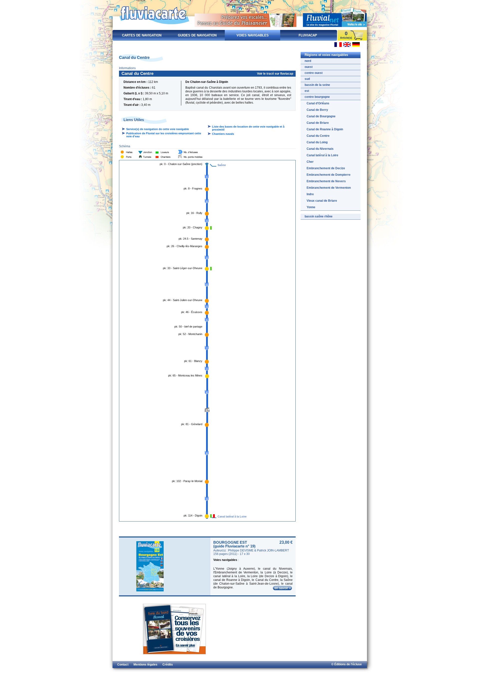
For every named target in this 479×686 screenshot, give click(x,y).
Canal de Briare (318, 123)
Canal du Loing (317, 142)
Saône (222, 165)
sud (307, 79)
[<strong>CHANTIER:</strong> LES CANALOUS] (214, 516)
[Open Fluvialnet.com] (335, 16)
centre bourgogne (317, 97)
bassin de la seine (317, 85)
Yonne (311, 207)
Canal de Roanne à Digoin (325, 129)
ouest (309, 67)
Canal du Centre (318, 136)
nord (308, 61)
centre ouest (314, 73)
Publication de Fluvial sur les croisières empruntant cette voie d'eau (163, 135)
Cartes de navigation (141, 35)
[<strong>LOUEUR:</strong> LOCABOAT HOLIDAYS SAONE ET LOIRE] (211, 268)
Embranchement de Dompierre (329, 174)
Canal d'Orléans (318, 103)
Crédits (167, 664)
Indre (310, 194)
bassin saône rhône (319, 216)
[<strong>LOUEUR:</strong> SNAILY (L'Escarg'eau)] (211, 228)
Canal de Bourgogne (321, 116)
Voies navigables (253, 35)
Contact (122, 664)
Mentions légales (145, 664)
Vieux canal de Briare (322, 200)
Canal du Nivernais (320, 149)
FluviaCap (308, 35)
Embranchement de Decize (326, 168)
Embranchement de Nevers (326, 181)
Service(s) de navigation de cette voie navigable (157, 129)
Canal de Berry (317, 110)
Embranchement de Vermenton (329, 187)
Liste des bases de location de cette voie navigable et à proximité (248, 128)
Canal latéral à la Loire (232, 516)
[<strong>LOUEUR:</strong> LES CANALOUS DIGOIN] (211, 516)
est (307, 91)
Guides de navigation (197, 35)
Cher (310, 162)
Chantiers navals (223, 133)
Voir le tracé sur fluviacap (275, 73)
